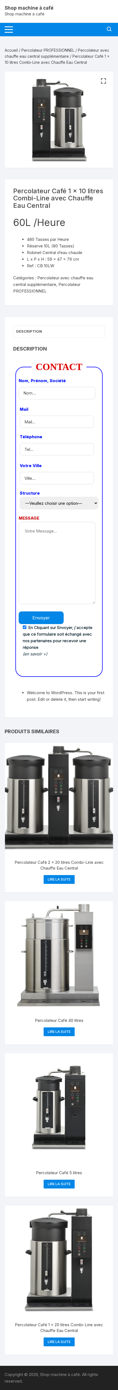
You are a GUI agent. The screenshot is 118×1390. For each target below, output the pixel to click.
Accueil (11, 50)
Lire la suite (59, 879)
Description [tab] (29, 331)
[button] (103, 81)
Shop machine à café (29, 8)
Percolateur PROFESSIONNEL (47, 50)
